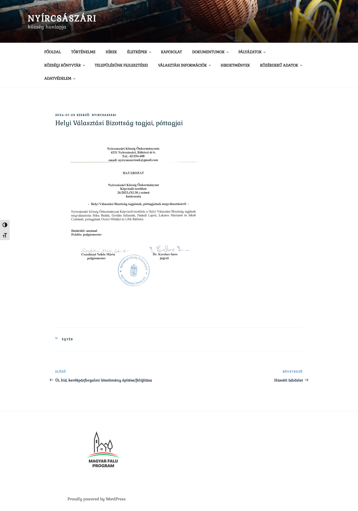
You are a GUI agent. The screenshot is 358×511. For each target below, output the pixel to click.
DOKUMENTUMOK (208, 52)
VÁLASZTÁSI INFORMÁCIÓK (182, 65)
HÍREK (111, 52)
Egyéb (67, 339)
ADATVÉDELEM (57, 78)
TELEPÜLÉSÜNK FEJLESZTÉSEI (121, 65)
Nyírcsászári (62, 18)
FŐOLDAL (52, 52)
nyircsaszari (104, 115)
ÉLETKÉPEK (137, 52)
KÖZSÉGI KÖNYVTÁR (62, 65)
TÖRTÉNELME (83, 52)
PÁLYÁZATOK (250, 52)
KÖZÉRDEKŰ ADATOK (279, 65)
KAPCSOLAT (171, 52)
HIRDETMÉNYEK (235, 65)
